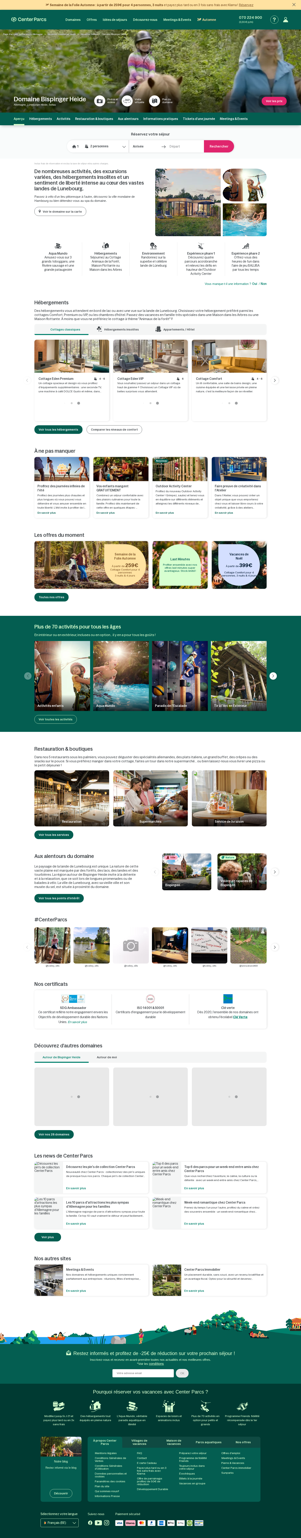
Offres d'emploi (230, 1453)
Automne (209, 19)
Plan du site (102, 1486)
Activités (63, 119)
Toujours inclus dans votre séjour (192, 1467)
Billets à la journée (190, 1478)
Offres (92, 19)
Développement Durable (152, 1489)
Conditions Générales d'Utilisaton (108, 1467)
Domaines (73, 19)
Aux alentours (128, 119)
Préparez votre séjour (193, 1453)
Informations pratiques (160, 119)
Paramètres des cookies (110, 1481)
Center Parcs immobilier (236, 1467)
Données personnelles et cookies (111, 1475)
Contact (142, 1458)
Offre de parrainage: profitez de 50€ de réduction (150, 1481)
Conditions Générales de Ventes (110, 1459)
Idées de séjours (115, 19)
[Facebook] (90, 1523)
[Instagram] (106, 1523)
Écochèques (187, 1473)
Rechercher (219, 146)
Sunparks (227, 1472)
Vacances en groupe (192, 1483)
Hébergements (40, 119)
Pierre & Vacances (232, 1463)
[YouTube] (98, 1523)
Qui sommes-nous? (107, 1491)
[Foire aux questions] (274, 20)
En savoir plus (77, 1022)
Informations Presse (107, 1496)
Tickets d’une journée (199, 119)
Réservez (246, 5)
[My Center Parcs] (286, 20)
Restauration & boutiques (94, 119)
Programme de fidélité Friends (193, 1459)
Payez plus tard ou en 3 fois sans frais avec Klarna (151, 1470)
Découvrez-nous (145, 19)
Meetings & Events (177, 19)
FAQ (139, 1453)
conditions (156, 1363)
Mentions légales (106, 1453)
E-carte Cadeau (147, 1463)
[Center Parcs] (28, 19)
